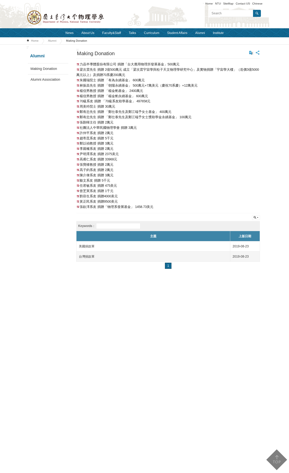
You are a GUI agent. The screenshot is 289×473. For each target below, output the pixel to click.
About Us (87, 33)
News (69, 33)
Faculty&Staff (111, 33)
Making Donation (76, 40)
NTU (218, 3)
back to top (276, 459)
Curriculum (151, 33)
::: (28, 47)
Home (209, 3)
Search (257, 13)
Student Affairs (177, 33)
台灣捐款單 (87, 256)
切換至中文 (251, 52)
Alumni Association (45, 79)
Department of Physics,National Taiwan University (76, 17)
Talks (132, 33)
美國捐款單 (87, 246)
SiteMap (228, 3)
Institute (218, 33)
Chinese (257, 3)
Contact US (243, 3)
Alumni (200, 33)
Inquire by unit (256, 217)
